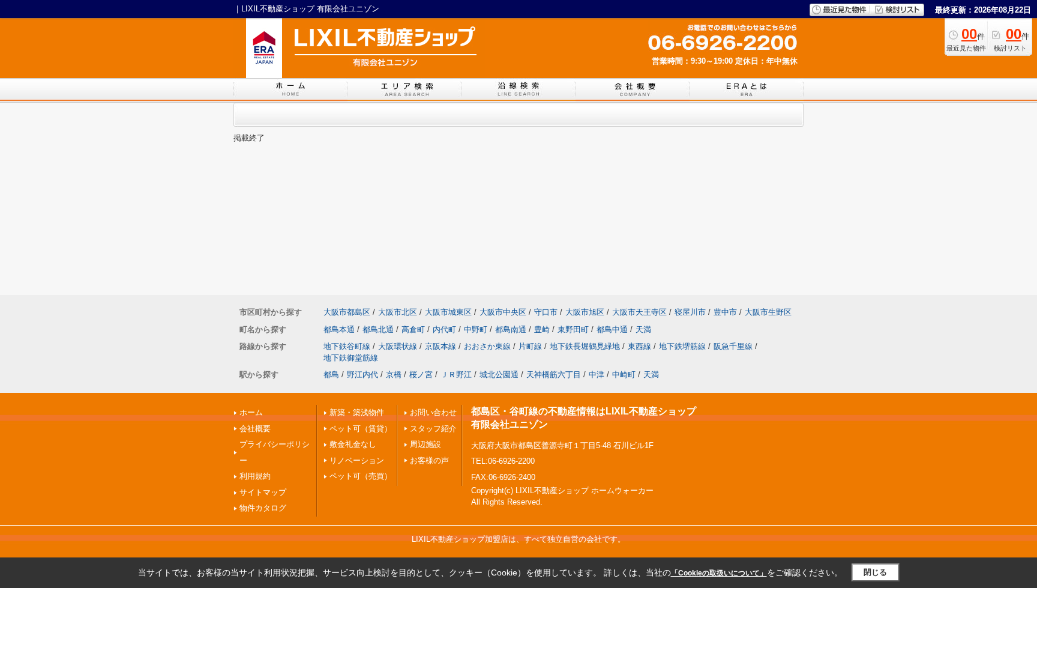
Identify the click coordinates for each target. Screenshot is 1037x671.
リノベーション (356, 460)
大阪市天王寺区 (639, 312)
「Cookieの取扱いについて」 (719, 573)
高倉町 (413, 329)
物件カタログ (262, 507)
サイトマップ (262, 492)
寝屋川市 (690, 312)
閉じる (875, 572)
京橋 (393, 374)
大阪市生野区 (768, 312)
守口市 (546, 312)
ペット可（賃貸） (360, 428)
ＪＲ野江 (456, 374)
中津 (596, 374)
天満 (643, 329)
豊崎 (542, 329)
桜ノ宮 (421, 374)
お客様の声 (429, 460)
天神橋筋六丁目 (553, 374)
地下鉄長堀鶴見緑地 (585, 346)
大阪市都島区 (346, 312)
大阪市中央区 (502, 312)
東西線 (639, 346)
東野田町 (573, 329)
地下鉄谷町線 (346, 346)
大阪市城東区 (448, 312)
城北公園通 (498, 374)
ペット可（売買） (360, 476)
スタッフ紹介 (433, 428)
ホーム (251, 412)
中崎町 (624, 374)
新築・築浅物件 (356, 412)
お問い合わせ (433, 412)
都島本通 (339, 329)
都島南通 (510, 329)
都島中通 (612, 329)
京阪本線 (440, 346)
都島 (331, 374)
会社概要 (255, 428)
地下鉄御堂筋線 (350, 357)
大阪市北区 (397, 312)
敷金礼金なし (352, 444)
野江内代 (362, 374)
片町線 (530, 346)
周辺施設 (425, 444)
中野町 (475, 329)
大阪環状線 (397, 346)
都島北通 (378, 329)
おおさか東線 (487, 346)
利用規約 (255, 476)
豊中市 (725, 312)
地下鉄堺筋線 (682, 346)
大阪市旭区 (584, 312)
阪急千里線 (733, 346)
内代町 (444, 329)
